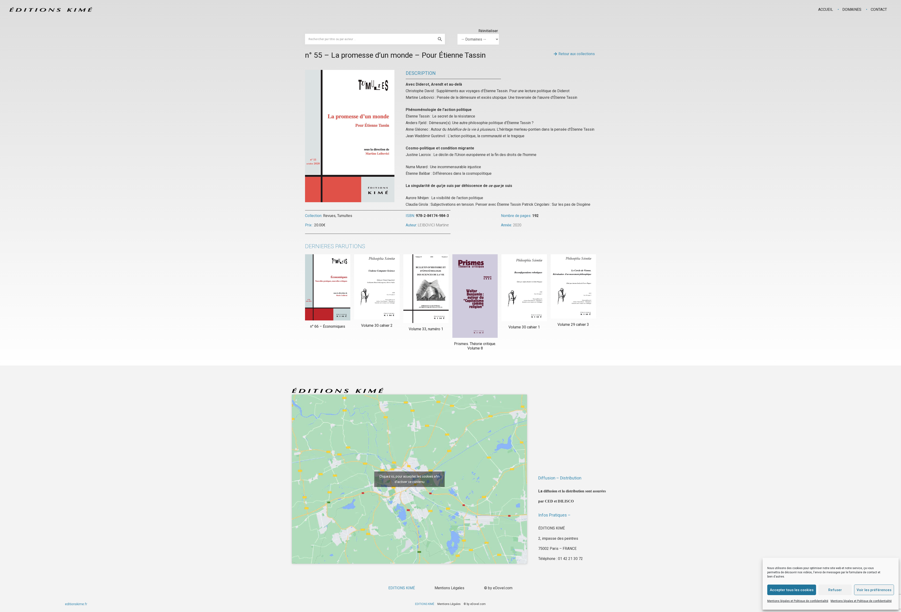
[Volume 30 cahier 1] (524, 287)
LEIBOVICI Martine (433, 225)
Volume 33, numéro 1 (426, 329)
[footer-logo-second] (50, 9)
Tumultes (344, 215)
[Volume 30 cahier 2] (376, 286)
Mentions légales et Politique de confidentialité (797, 601)
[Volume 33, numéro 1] (426, 288)
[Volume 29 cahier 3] (573, 286)
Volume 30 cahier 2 (377, 325)
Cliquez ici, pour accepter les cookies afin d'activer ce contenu (409, 479)
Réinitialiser (488, 31)
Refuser (835, 590)
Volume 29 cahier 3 (573, 324)
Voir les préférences (874, 590)
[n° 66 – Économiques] (327, 287)
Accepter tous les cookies (791, 590)
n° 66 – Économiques (327, 326)
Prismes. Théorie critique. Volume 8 (475, 346)
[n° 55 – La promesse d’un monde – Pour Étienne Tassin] (349, 73)
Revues (329, 215)
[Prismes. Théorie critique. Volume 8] (475, 296)
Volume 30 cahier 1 (524, 327)
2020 (517, 225)
